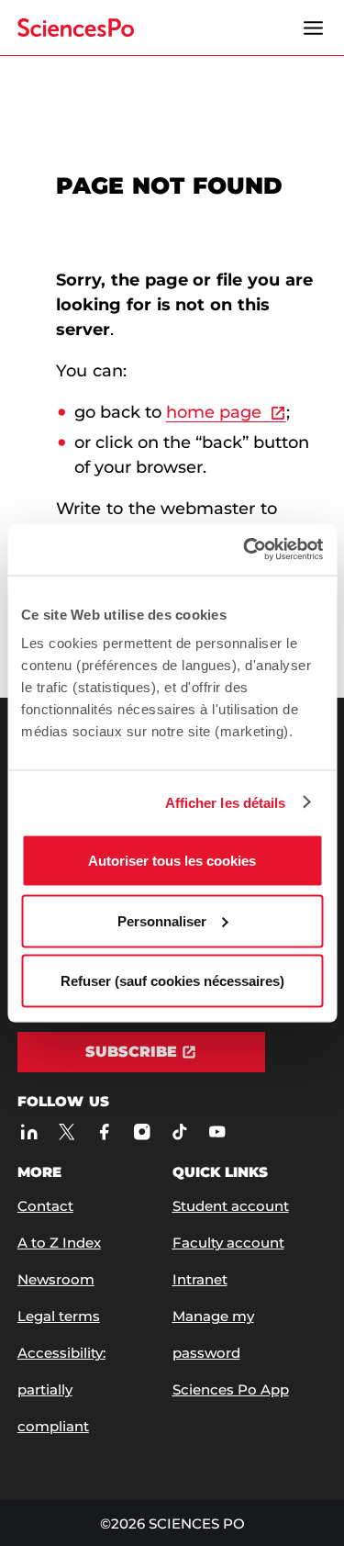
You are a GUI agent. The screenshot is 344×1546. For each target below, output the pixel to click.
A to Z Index (59, 1242)
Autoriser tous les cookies (172, 860)
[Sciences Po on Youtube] (216, 1131)
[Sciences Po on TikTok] (179, 1131)
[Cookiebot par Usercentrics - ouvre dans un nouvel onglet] (245, 550)
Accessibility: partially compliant (61, 1389)
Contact (45, 1206)
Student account (230, 1206)
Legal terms (58, 1316)
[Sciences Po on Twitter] (66, 1131)
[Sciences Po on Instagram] (141, 1131)
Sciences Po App (230, 1389)
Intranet (199, 1279)
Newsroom (55, 1279)
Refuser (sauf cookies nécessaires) (172, 981)
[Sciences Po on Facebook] (104, 1131)
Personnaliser (161, 920)
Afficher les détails (225, 802)
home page (213, 412)
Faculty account (228, 1242)
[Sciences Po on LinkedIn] (28, 1131)
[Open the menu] (313, 27)
